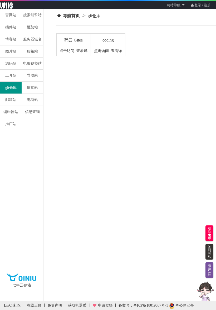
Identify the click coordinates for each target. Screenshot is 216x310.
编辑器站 (10, 112)
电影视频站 (32, 63)
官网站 (10, 15)
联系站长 (209, 270)
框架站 (32, 27)
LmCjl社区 (12, 305)
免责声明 (54, 305)
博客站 (10, 39)
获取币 (209, 233)
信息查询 (32, 112)
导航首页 (71, 15)
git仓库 (11, 88)
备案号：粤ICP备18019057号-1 (143, 305)
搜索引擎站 (32, 15)
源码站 (10, 63)
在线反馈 (34, 305)
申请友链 (105, 305)
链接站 (32, 88)
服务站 (32, 51)
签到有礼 (209, 251)
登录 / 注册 (202, 5)
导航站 (32, 76)
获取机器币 (77, 305)
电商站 (32, 100)
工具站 (10, 76)
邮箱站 (10, 100)
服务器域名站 (32, 40)
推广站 (10, 124)
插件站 (10, 27)
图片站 (10, 51)
